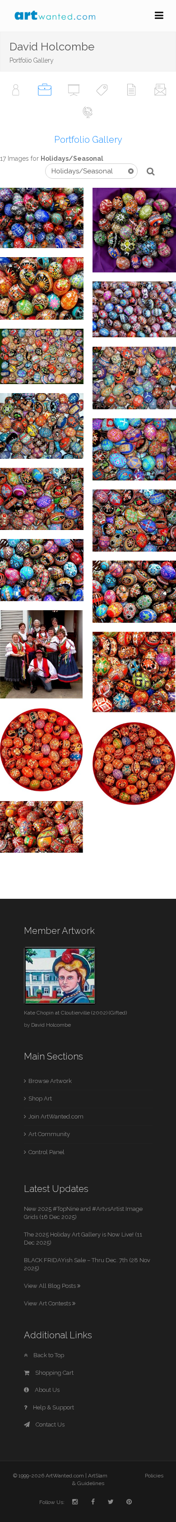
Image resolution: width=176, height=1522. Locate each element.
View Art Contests (48, 1303)
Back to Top (48, 1355)
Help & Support (53, 1407)
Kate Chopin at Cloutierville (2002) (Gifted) (75, 1013)
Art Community (49, 1134)
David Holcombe (51, 1025)
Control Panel (46, 1152)
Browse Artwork (50, 1081)
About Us (46, 1389)
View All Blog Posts (50, 1285)
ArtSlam (97, 1475)
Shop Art (40, 1098)
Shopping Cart (54, 1372)
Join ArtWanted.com (55, 1116)
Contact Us (49, 1424)
